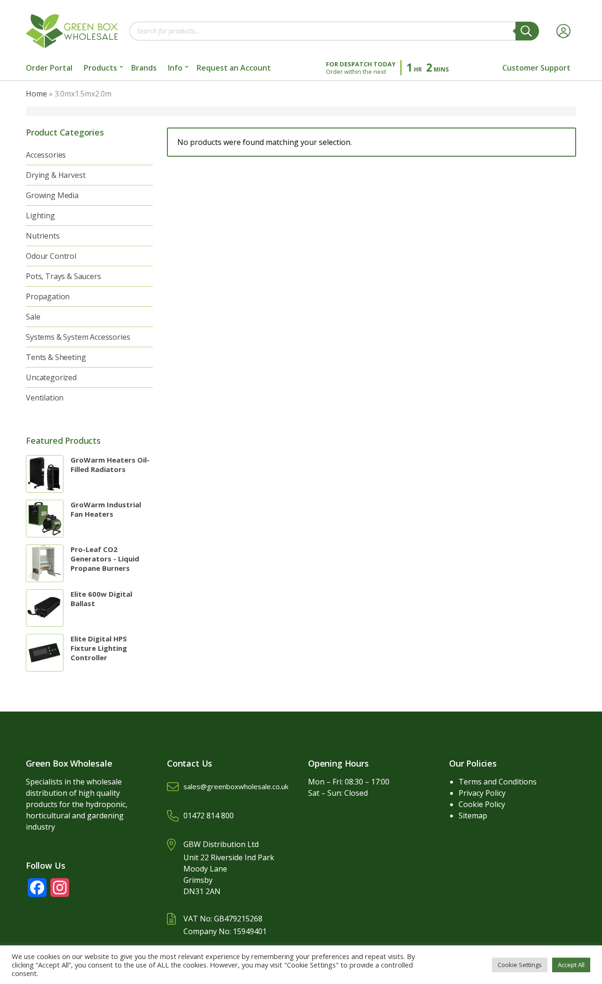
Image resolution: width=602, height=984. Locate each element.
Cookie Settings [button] (520, 964)
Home (36, 93)
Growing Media (52, 195)
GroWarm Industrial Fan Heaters (106, 509)
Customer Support (536, 68)
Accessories (46, 155)
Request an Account (234, 68)
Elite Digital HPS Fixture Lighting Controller (99, 648)
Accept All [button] (571, 964)
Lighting (40, 215)
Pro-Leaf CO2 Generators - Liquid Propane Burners (105, 558)
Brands (144, 68)
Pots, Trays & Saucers (63, 276)
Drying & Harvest (55, 175)
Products (100, 68)
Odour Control (51, 256)
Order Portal (49, 68)
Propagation (48, 296)
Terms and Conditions (498, 781)
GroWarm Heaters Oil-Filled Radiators (110, 464)
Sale (33, 317)
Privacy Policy (482, 793)
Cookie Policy (482, 804)
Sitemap (473, 815)
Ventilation (44, 397)
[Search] (527, 31)
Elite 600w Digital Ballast (101, 598)
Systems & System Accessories (78, 337)
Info (175, 68)
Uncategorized (51, 377)
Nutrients (43, 236)
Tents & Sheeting (56, 357)
